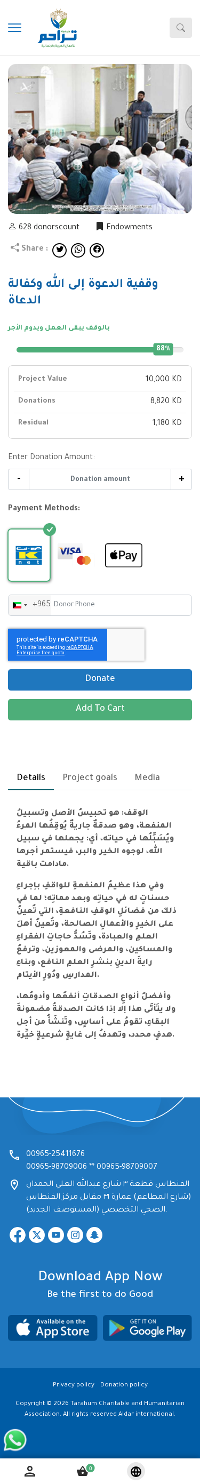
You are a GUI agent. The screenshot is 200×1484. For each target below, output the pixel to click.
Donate (100, 680)
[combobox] (30, 605)
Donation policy (124, 1385)
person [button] (30, 1471)
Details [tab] (31, 778)
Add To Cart (100, 709)
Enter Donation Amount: (51, 458)
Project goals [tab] (89, 778)
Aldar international (146, 1414)
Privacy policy (73, 1385)
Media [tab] (147, 778)
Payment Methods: (44, 509)
